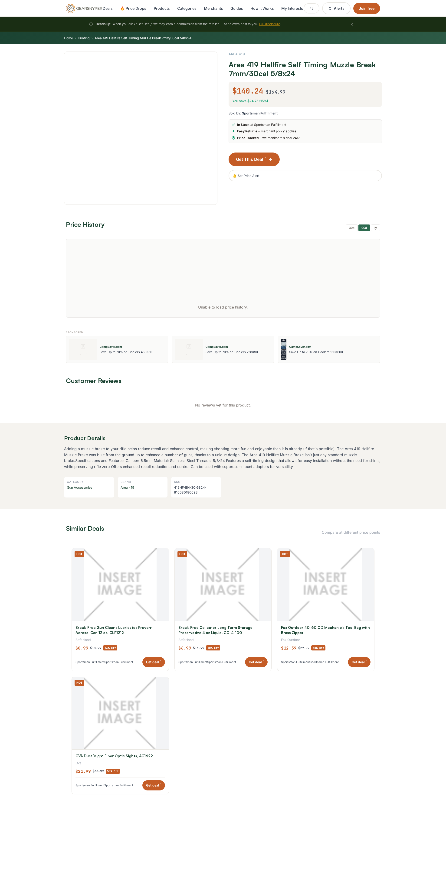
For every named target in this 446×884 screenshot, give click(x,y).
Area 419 (237, 54)
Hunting (84, 38)
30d (351, 228)
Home (68, 38)
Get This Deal (254, 159)
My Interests (292, 8)
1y (375, 228)
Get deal (153, 662)
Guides (236, 8)
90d (364, 228)
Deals (108, 8)
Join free (366, 8)
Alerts (339, 8)
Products (162, 8)
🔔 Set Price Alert (246, 176)
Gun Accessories (79, 487)
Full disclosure (269, 24)
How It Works (262, 8)
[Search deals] (311, 8)
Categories (187, 8)
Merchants (213, 8)
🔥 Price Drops (133, 8)
